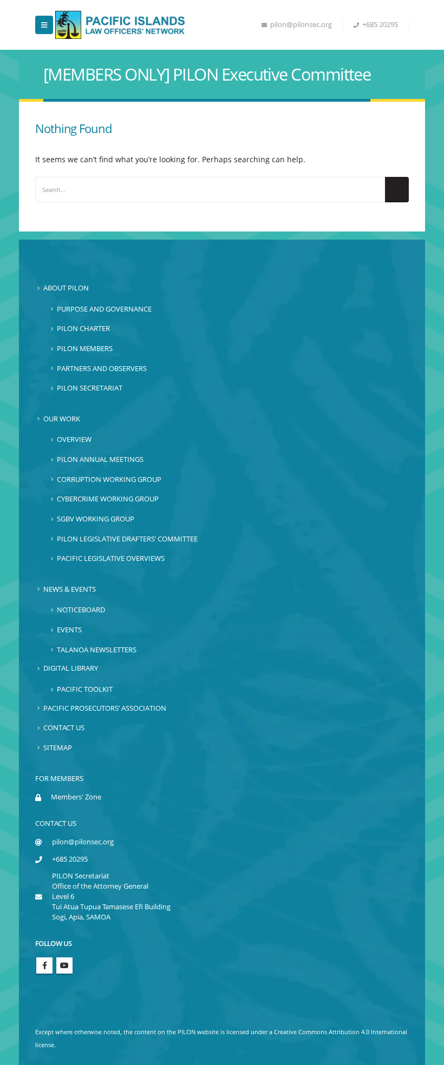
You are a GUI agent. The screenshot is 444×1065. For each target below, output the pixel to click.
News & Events (69, 589)
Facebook (44, 965)
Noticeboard (81, 609)
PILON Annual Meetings (100, 459)
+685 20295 (380, 24)
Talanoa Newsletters (96, 649)
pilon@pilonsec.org (301, 24)
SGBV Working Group (95, 519)
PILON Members (85, 348)
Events (69, 629)
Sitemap (57, 747)
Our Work (61, 419)
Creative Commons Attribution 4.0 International (340, 1032)
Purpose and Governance (104, 309)
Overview (74, 439)
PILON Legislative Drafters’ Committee (127, 539)
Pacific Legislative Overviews (111, 558)
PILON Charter (83, 328)
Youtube (64, 965)
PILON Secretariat (89, 388)
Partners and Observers (102, 368)
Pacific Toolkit (85, 689)
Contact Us (63, 727)
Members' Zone (76, 797)
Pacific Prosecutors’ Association (104, 708)
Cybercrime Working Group (108, 499)
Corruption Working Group (109, 479)
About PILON (66, 288)
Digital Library (70, 668)
